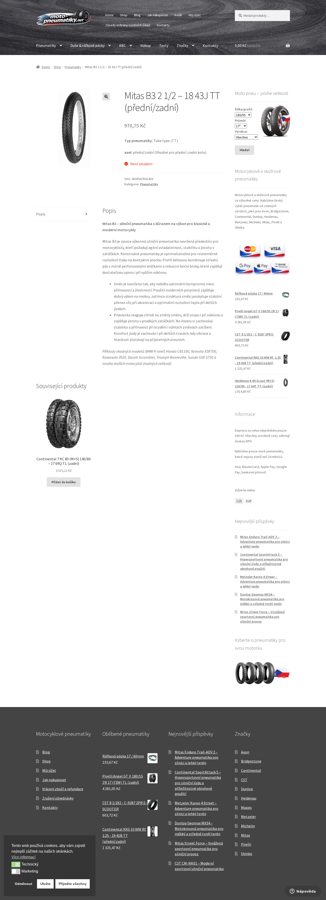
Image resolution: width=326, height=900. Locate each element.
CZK (239, 501)
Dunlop (247, 788)
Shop (123, 15)
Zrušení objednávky (58, 798)
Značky (182, 45)
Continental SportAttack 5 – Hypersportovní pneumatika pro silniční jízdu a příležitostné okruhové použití (264, 561)
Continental (251, 770)
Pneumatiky (46, 45)
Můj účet (194, 15)
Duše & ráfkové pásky (87, 45)
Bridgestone (251, 761)
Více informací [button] (23, 857)
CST (244, 779)
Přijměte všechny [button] (73, 884)
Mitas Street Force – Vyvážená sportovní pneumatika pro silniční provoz (262, 617)
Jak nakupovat (157, 15)
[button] (106, 96)
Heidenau (248, 798)
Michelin (248, 825)
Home (109, 15)
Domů (46, 67)
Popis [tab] (40, 214)
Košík (178, 15)
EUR (249, 501)
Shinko (246, 853)
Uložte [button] (45, 884)
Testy (163, 45)
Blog (137, 15)
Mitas (245, 835)
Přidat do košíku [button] (64, 482)
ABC (122, 45)
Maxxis (246, 807)
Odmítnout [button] (23, 884)
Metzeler (248, 816)
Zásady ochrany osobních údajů (127, 25)
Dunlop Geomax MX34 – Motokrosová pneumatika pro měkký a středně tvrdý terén (262, 599)
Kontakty (163, 25)
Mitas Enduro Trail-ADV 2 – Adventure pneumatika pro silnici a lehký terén (265, 542)
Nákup (145, 45)
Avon (245, 752)
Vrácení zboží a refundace (62, 788)
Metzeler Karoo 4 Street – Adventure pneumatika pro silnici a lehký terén (265, 581)
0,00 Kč (248, 45)
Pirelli (246, 844)
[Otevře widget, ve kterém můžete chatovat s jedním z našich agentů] (302, 892)
